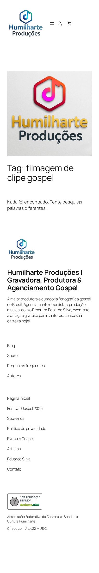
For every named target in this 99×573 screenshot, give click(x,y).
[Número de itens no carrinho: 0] (69, 23)
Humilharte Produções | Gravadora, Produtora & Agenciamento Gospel (44, 280)
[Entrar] (59, 23)
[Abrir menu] (52, 23)
